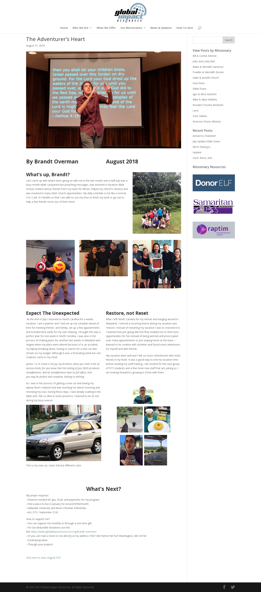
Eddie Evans (199, 88)
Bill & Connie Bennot (205, 55)
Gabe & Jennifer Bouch (206, 77)
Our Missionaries (131, 27)
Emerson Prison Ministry (207, 121)
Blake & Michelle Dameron (208, 66)
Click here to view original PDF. (43, 557)
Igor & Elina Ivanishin (205, 94)
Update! (197, 152)
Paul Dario (199, 83)
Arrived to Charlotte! (204, 136)
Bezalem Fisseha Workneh (208, 105)
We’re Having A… (202, 147)
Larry (196, 110)
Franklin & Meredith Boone (208, 72)
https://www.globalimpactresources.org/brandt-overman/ (64, 531)
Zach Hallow (200, 116)
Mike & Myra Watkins (205, 99)
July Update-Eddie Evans (206, 141)
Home (64, 27)
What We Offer (106, 27)
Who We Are (80, 27)
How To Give (184, 27)
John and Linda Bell (204, 61)
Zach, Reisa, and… (203, 158)
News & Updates (161, 27)
